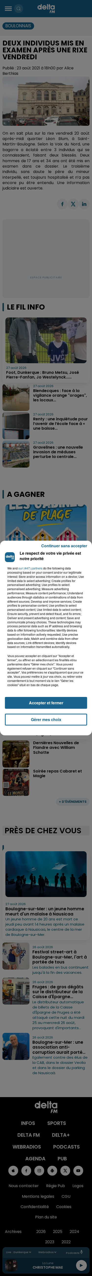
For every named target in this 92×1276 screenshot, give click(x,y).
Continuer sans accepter (64, 546)
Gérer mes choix (46, 719)
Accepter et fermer (46, 703)
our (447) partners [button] (30, 568)
